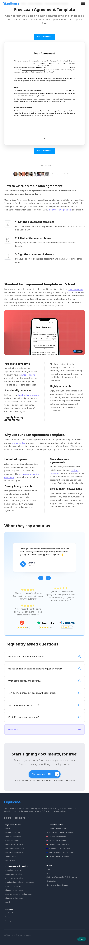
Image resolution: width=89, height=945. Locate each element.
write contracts (28, 375)
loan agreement (75, 289)
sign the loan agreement (60, 209)
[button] (40, 578)
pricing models (18, 443)
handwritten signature (28, 395)
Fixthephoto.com (45, 572)
